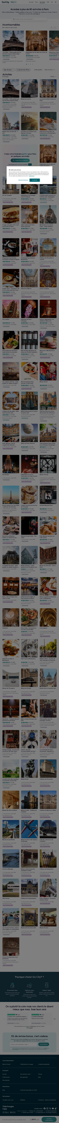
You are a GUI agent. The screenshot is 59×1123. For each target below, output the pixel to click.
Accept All (34, 180)
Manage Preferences (23, 180)
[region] (29, 175)
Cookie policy (31, 175)
